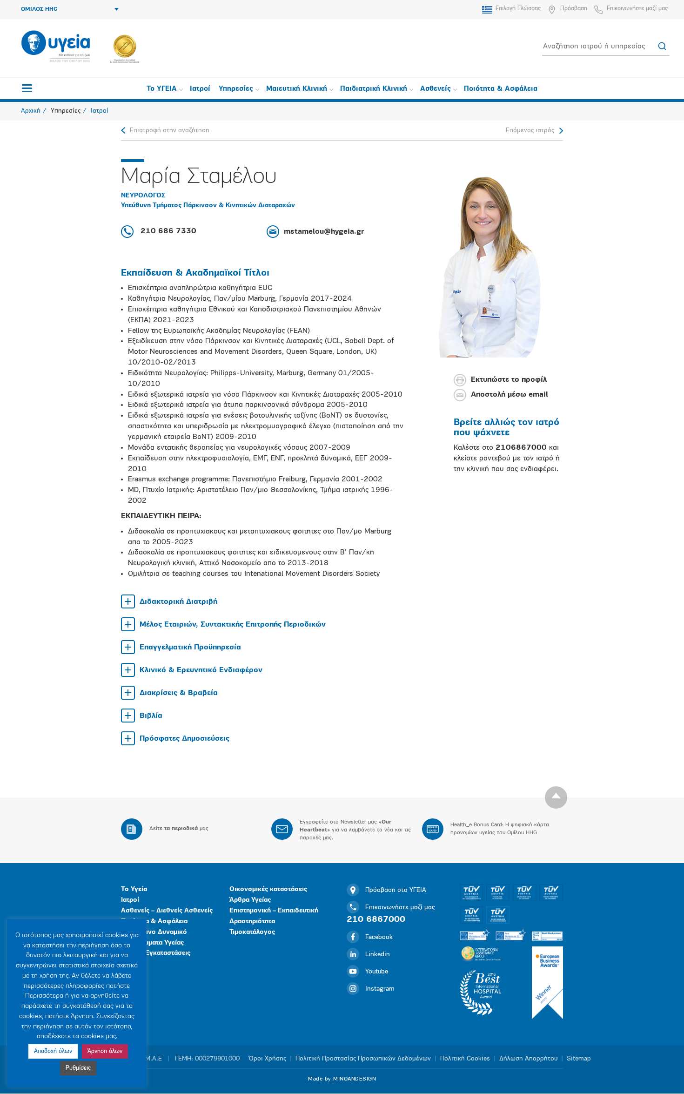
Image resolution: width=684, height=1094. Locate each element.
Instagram (380, 989)
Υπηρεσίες (236, 89)
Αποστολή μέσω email (509, 395)
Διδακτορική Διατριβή (178, 602)
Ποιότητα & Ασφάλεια (500, 89)
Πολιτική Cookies (465, 1058)
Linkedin (377, 954)
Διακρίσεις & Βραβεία (179, 693)
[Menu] (27, 88)
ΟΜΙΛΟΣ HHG (39, 9)
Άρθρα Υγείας (250, 900)
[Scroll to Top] (556, 797)
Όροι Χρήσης (267, 1058)
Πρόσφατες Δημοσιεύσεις (184, 739)
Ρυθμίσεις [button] (78, 1068)
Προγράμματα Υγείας (152, 942)
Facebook (379, 937)
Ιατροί (200, 89)
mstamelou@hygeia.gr (324, 232)
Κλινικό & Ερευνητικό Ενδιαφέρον (201, 670)
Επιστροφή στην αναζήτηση (169, 130)
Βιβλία (151, 716)
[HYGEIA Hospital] (55, 47)
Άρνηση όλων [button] (104, 1051)
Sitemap (579, 1058)
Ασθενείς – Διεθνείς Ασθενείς (167, 910)
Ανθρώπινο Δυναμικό (154, 932)
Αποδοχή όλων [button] (53, 1051)
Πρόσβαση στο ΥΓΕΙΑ (395, 890)
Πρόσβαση (573, 9)
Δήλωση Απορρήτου (528, 1058)
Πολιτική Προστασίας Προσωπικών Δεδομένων (363, 1058)
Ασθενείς (435, 89)
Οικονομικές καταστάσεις (268, 889)
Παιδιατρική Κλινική (373, 89)
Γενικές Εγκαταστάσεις (155, 953)
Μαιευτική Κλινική (296, 89)
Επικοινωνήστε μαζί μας (637, 9)
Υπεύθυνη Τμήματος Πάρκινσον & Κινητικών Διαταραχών (208, 205)
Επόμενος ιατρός (530, 130)
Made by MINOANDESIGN (342, 1079)
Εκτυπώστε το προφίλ (509, 380)
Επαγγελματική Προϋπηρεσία (190, 647)
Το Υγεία (134, 889)
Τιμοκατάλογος (252, 932)
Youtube (376, 971)
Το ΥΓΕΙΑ (162, 89)
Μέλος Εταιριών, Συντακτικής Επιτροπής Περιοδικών (233, 624)
